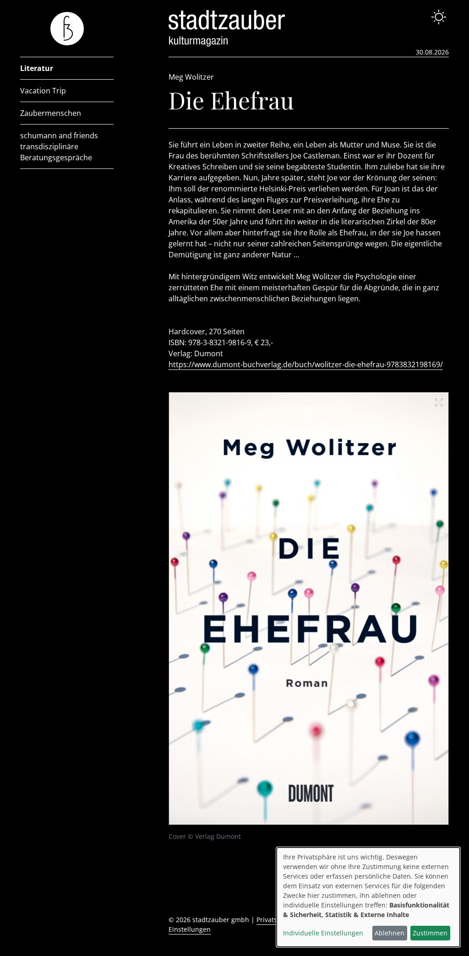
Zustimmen (430, 933)
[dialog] (368, 897)
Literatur (36, 68)
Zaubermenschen (50, 113)
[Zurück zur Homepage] (67, 28)
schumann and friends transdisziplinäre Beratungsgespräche (59, 146)
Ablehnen (389, 933)
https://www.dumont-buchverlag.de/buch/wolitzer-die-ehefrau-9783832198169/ (306, 364)
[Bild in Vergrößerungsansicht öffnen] (309, 608)
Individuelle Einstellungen (323, 933)
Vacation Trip (43, 91)
